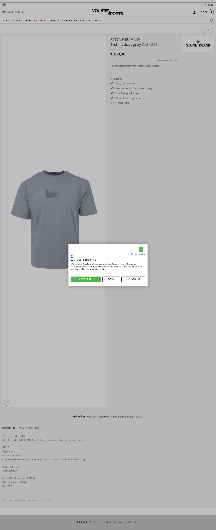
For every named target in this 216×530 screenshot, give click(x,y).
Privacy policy (138, 254)
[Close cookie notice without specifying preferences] (141, 249)
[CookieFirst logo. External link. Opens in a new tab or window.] (72, 256)
